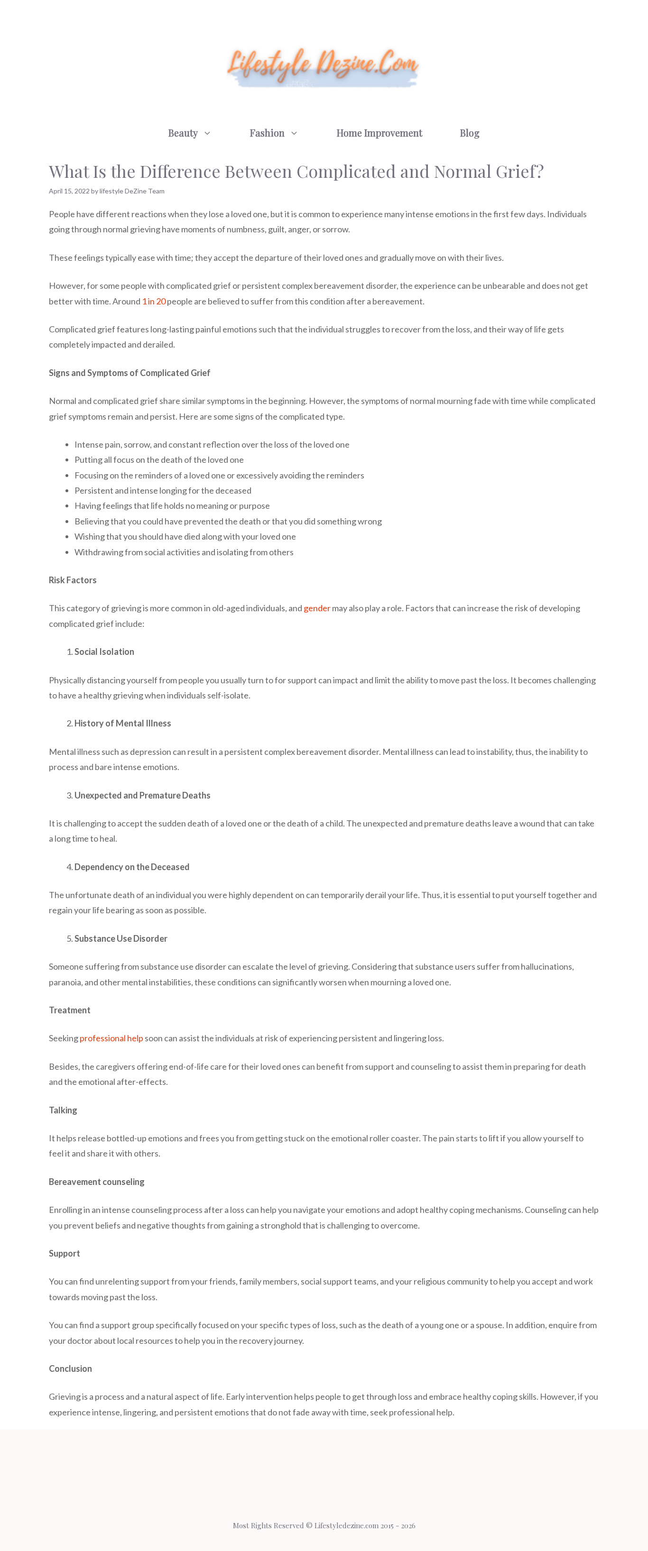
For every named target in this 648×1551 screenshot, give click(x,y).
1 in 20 (154, 301)
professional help (111, 1038)
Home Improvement (379, 132)
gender (317, 608)
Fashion (267, 132)
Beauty (183, 132)
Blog (470, 132)
